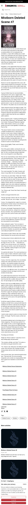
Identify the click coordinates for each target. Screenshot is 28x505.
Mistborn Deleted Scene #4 (9, 385)
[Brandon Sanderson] (15, 5)
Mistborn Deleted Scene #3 (9, 380)
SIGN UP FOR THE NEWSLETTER (14, 1)
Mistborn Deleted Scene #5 (9, 394)
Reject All (13, 503)
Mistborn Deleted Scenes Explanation (12, 366)
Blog (7, 14)
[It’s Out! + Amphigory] (14, 469)
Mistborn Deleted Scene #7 (9, 404)
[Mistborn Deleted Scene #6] (14, 438)
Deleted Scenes (6, 418)
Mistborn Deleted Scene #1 (9, 371)
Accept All (13, 500)
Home (2, 14)
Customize (13, 497)
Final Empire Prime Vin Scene (10, 390)
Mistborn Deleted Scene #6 (9, 399)
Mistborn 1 (22, 418)
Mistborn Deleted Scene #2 (9, 375)
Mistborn (15, 418)
